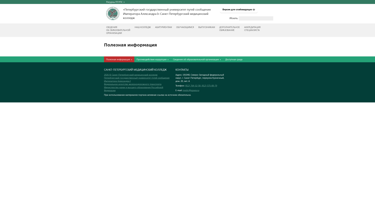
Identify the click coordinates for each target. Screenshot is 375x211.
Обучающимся (185, 27)
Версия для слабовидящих (238, 9)
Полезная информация (118, 59)
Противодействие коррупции (152, 59)
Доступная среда (233, 59)
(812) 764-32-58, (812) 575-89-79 (201, 85)
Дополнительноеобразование (229, 29)
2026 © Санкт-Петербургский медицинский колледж (130, 74)
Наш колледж (143, 27)
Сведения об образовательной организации (196, 59)
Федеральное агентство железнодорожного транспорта (132, 84)
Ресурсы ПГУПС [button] (114, 1)
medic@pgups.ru (191, 90)
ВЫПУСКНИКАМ (206, 27)
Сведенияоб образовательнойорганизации (118, 30)
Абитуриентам (163, 27)
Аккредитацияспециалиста (252, 29)
